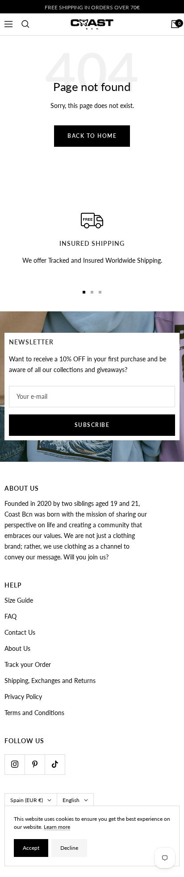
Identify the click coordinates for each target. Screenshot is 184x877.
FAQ (10, 616)
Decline (69, 847)
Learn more (57, 826)
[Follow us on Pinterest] (35, 764)
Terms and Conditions (34, 712)
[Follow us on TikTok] (55, 764)
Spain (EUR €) (26, 800)
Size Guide (18, 600)
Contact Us (19, 632)
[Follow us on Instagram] (14, 764)
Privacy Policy (23, 696)
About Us (17, 648)
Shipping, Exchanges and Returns (50, 680)
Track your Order (27, 664)
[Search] (25, 24)
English (71, 800)
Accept (31, 847)
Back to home (92, 135)
